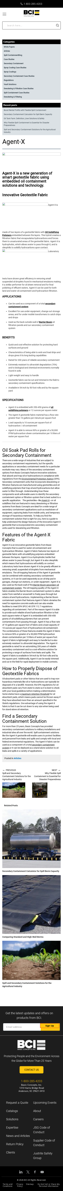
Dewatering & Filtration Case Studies (18, 88)
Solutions (12, 1119)
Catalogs (12, 1111)
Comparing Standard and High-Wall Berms (22, 937)
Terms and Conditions (8, 1185)
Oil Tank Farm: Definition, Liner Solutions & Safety (24, 118)
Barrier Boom (45, 322)
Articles (17, 758)
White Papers (9, 47)
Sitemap (30, 1184)
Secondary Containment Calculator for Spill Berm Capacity (30, 871)
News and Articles (18, 1136)
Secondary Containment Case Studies (19, 76)
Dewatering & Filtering (13, 97)
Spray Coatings (10, 72)
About (37, 1111)
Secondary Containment (13, 63)
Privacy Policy (20, 1185)
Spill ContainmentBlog (13, 55)
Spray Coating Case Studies (15, 68)
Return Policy (15, 1144)
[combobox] (31, 25)
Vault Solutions (10, 84)
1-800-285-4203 (33, 3)
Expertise (12, 1127)
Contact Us (31, 1069)
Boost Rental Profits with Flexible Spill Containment (25, 110)
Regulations (9, 80)
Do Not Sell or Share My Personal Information (49, 1185)
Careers (38, 1119)
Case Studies (9, 59)
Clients (10, 1152)
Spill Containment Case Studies (16, 93)
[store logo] (31, 13)
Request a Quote (17, 1102)
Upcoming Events (44, 1102)
